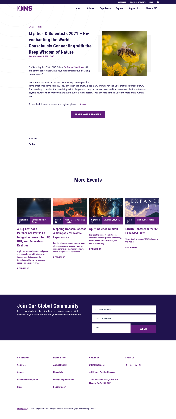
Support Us (134, 8)
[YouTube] (136, 365)
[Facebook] (126, 365)
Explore (120, 8)
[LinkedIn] (131, 365)
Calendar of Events (138, 2)
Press (19, 387)
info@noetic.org (96, 365)
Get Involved (23, 357)
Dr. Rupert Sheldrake (74, 67)
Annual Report (60, 365)
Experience (105, 8)
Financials (58, 372)
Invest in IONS (60, 357)
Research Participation (27, 379)
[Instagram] (140, 365)
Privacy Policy (22, 409)
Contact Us (94, 357)
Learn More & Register (88, 114)
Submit (143, 328)
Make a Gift (152, 8)
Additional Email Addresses (102, 372)
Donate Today (59, 387)
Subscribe (122, 2)
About (79, 8)
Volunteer (21, 365)
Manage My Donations (63, 379)
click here (81, 104)
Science (91, 8)
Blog (151, 2)
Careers (20, 372)
